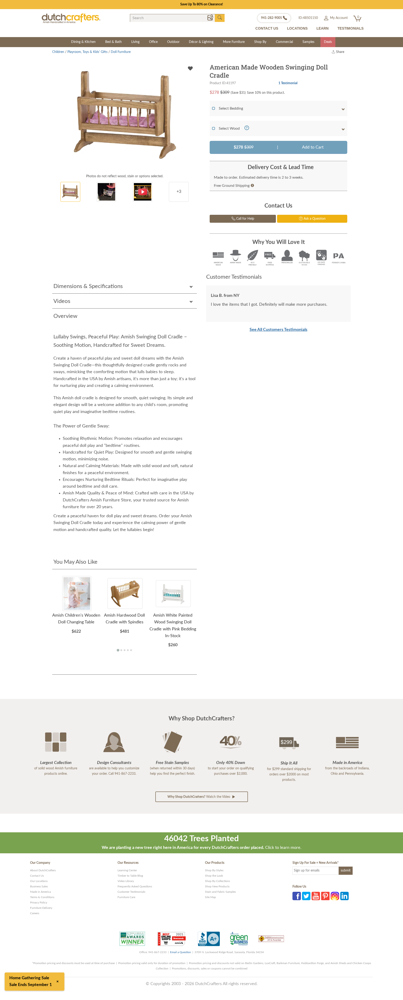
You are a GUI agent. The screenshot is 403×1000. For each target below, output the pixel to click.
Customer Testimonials (131, 891)
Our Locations (39, 881)
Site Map (210, 897)
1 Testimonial (287, 83)
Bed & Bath (113, 42)
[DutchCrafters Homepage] (71, 18)
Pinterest (325, 896)
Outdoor (173, 42)
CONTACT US (266, 28)
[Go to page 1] (118, 650)
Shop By (260, 42)
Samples (308, 42)
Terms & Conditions (42, 897)
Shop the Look (214, 875)
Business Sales (39, 886)
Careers (34, 913)
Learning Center (127, 870)
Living (135, 42)
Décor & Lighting (201, 42)
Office (153, 42)
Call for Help (244, 218)
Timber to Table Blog (130, 875)
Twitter (306, 896)
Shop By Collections (217, 881)
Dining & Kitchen (83, 42)
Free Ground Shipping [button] (232, 186)
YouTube (316, 896)
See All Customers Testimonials (278, 330)
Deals (328, 42)
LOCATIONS (297, 28)
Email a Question (180, 952)
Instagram (335, 896)
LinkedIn (344, 896)
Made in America (40, 891)
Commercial (284, 42)
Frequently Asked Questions (135, 886)
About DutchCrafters (43, 870)
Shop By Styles (214, 870)
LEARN (322, 28)
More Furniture (234, 42)
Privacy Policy (38, 902)
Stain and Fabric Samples (220, 891)
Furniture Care (126, 897)
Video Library (126, 881)
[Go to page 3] (124, 650)
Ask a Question (314, 218)
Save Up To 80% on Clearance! (201, 4)
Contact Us (37, 875)
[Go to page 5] (131, 650)
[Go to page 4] (128, 650)
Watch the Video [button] (199, 797)
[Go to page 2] (121, 650)
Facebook (296, 896)
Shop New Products (217, 886)
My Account (338, 18)
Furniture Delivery (41, 907)
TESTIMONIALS (350, 28)
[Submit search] (220, 18)
